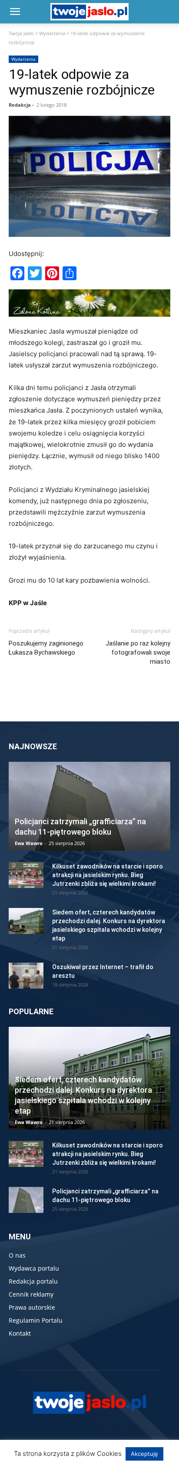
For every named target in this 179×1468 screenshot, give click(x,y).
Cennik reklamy (31, 1294)
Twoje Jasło (21, 33)
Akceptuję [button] (144, 1453)
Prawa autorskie (32, 1307)
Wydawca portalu (34, 1268)
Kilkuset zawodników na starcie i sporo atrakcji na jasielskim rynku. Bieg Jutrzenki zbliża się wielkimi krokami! (107, 875)
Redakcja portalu (33, 1281)
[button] (15, 11)
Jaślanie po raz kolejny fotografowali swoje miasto (138, 652)
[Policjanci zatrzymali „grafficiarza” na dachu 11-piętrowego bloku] (89, 806)
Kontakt (20, 1333)
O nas (17, 1255)
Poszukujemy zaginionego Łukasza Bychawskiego (46, 647)
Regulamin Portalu (36, 1320)
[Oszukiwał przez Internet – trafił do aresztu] (26, 976)
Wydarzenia (52, 33)
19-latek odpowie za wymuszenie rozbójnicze (82, 82)
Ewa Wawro (29, 843)
